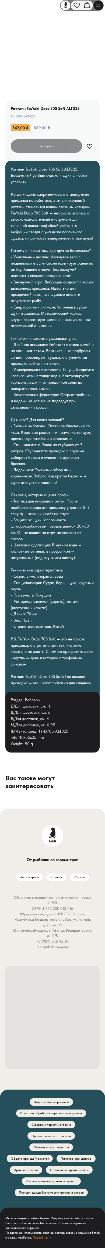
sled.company (29, 877)
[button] (77, 5)
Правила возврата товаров (51, 1136)
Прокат (79, 877)
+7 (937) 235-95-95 (53, 941)
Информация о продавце (51, 1102)
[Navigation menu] (98, 5)
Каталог (56, 877)
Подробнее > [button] (42, 1237)
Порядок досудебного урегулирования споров (51, 1192)
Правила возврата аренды (69, 1170)
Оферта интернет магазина (51, 1124)
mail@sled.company (53, 947)
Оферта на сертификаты (51, 1147)
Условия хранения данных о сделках (51, 1181)
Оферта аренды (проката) (30, 1158)
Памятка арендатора (76, 1158)
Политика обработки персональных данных (51, 1113)
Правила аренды (26, 1170)
